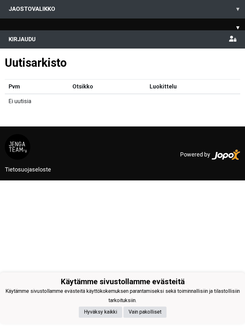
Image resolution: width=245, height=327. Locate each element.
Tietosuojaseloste (28, 169)
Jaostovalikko (124, 8)
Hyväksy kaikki (100, 312)
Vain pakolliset (145, 312)
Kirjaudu (22, 39)
